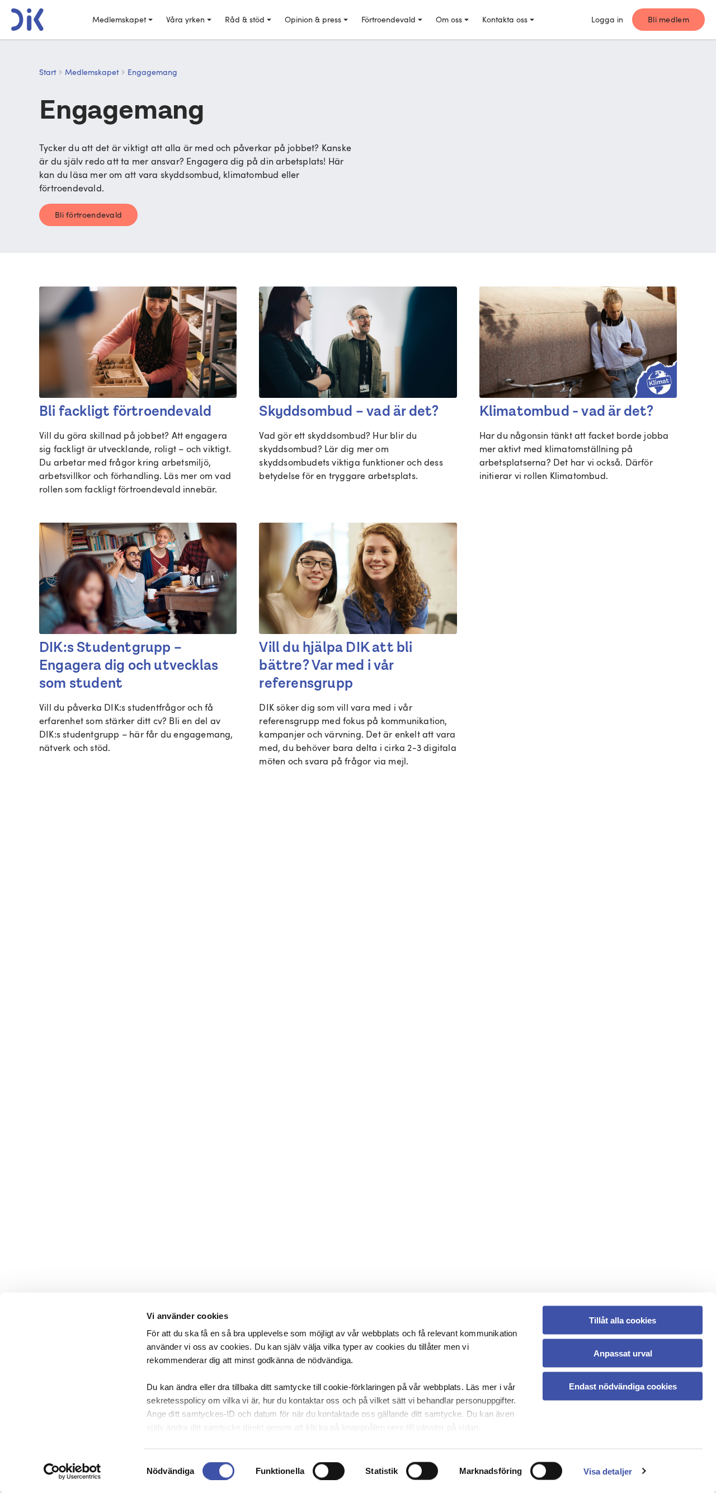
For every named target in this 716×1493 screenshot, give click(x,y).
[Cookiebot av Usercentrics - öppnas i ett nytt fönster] (72, 1471)
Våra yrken (185, 19)
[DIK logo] (27, 19)
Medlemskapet (119, 19)
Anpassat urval (622, 1353)
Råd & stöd (245, 19)
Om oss (449, 19)
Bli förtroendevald (88, 214)
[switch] (329, 1471)
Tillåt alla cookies (622, 1320)
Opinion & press (313, 19)
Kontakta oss (504, 19)
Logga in (607, 19)
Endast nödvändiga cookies (623, 1386)
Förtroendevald (388, 19)
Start (47, 72)
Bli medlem (668, 19)
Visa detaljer (607, 1471)
